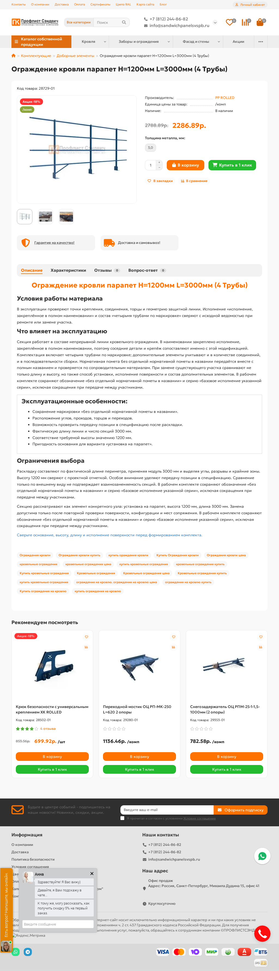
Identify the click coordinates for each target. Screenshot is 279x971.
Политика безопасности (32, 859)
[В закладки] (86, 637)
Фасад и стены (196, 41)
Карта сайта (145, 4)
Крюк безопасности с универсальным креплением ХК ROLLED (52, 709)
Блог (163, 4)
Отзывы (106, 270)
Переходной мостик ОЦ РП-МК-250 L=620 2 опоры (137, 709)
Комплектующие (36, 55)
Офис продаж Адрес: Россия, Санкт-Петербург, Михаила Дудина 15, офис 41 (203, 883)
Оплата (79, 4)
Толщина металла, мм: (165, 138)
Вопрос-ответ (146, 270)
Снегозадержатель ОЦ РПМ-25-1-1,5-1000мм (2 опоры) (225, 709)
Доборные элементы (75, 55)
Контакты (18, 4)
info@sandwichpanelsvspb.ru (180, 25)
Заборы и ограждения (139, 41)
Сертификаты (100, 4)
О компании (40, 4)
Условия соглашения (30, 866)
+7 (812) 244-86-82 (169, 19)
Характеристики (68, 270)
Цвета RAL (123, 4)
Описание (32, 270)
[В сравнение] (86, 647)
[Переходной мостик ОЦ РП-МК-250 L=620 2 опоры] (139, 665)
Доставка (62, 4)
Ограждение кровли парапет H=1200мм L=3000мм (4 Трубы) (140, 285)
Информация (27, 835)
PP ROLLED (224, 97)
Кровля (88, 41)
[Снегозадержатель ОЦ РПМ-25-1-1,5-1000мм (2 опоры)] (226, 665)
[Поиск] (124, 22)
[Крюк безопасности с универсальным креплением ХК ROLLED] (52, 665)
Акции (238, 41)
